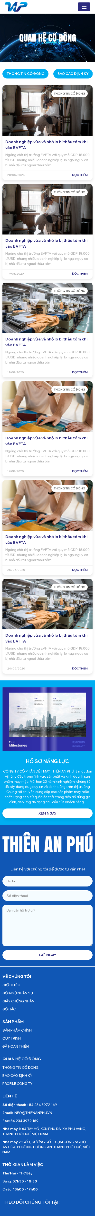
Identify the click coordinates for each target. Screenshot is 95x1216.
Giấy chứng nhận (18, 1001)
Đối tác (9, 1009)
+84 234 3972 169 (42, 1105)
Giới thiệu (11, 985)
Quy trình (11, 1038)
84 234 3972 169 (24, 1121)
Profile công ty (17, 1083)
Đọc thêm (80, 175)
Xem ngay (47, 813)
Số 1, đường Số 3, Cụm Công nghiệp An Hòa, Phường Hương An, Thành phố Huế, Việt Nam (46, 1147)
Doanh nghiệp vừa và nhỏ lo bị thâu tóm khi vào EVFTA (46, 144)
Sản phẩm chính (17, 1030)
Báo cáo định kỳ (73, 73)
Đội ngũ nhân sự (17, 993)
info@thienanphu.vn (33, 1113)
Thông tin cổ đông (25, 73)
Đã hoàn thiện (15, 1046)
